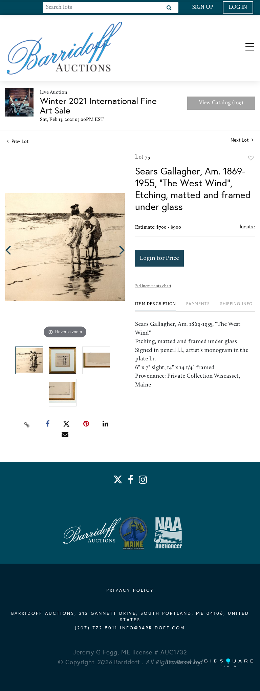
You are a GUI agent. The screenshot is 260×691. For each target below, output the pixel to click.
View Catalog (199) (221, 103)
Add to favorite (251, 158)
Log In (238, 7)
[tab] (155, 306)
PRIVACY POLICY (130, 590)
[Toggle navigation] (243, 48)
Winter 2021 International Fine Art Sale (98, 106)
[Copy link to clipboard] (27, 424)
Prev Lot (19, 141)
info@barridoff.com (152, 628)
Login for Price (159, 258)
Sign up (202, 7)
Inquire (247, 227)
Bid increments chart (153, 286)
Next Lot (240, 140)
